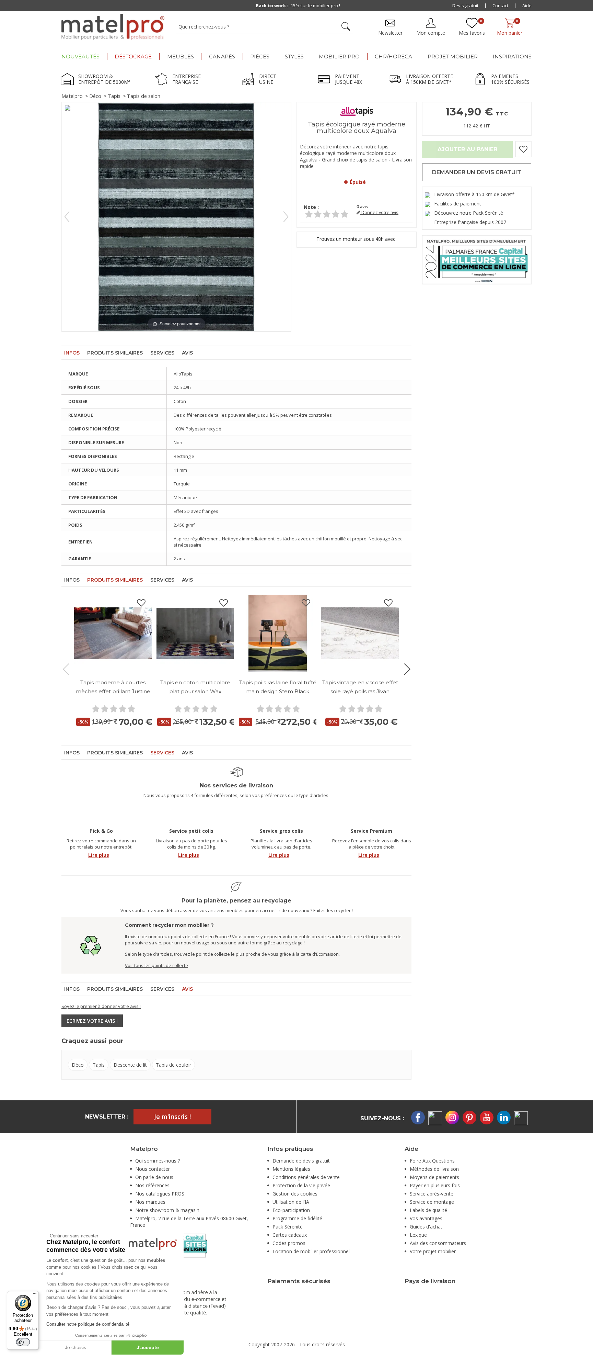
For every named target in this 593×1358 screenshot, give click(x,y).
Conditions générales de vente (306, 1177)
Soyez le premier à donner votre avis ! (101, 1006)
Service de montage (432, 1202)
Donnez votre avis (379, 212)
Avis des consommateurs (438, 1243)
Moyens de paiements (434, 1177)
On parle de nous (154, 1177)
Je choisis (75, 1347)
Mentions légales (291, 1169)
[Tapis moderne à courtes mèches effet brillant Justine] (113, 633)
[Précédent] (66, 216)
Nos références (152, 1185)
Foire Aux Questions (432, 1160)
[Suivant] (285, 216)
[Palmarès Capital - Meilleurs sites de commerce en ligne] (477, 259)
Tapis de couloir (173, 1065)
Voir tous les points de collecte (156, 965)
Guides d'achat (426, 1226)
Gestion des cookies (294, 1193)
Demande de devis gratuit (301, 1160)
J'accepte (148, 1347)
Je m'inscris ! (172, 1116)
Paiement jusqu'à (297, 5)
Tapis (114, 96)
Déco (95, 96)
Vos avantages (426, 1218)
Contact (500, 5)
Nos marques (150, 1202)
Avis (187, 353)
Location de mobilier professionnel (311, 1251)
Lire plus (98, 855)
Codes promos (288, 1243)
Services (162, 353)
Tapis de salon (143, 96)
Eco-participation (291, 1210)
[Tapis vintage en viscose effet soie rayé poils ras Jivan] (360, 633)
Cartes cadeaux (289, 1235)
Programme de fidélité (297, 1218)
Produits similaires (115, 353)
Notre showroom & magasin (167, 1210)
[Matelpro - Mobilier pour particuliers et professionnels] (112, 27)
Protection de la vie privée (301, 1185)
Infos (72, 353)
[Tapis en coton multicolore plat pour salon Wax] (195, 633)
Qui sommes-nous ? (157, 1160)
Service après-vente (431, 1193)
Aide (527, 5)
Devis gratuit (465, 5)
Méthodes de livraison (434, 1169)
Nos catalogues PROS (159, 1193)
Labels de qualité (428, 1210)
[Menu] (35, 1295)
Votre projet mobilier (433, 1251)
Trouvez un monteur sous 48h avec (356, 239)
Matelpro (72, 96)
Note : (311, 207)
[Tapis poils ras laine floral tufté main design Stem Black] (277, 633)
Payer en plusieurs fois (435, 1185)
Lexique (418, 1235)
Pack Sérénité (287, 1226)
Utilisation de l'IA (290, 1202)
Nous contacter (152, 1169)
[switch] (23, 1342)
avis (362, 207)
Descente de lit (130, 1065)
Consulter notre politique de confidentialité (87, 1324)
